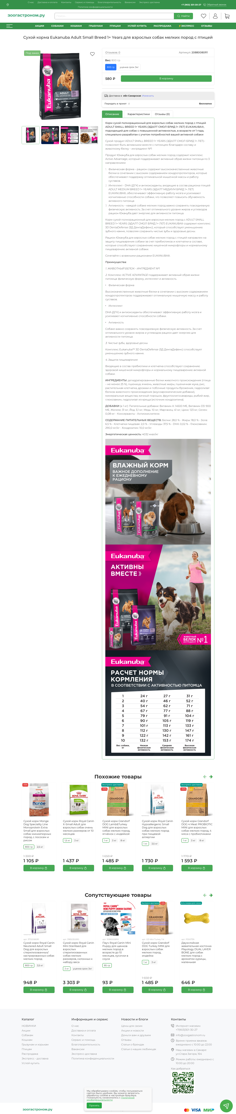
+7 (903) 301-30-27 (191, 5)
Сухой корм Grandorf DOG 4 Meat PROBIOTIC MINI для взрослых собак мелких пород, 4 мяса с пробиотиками (196, 827)
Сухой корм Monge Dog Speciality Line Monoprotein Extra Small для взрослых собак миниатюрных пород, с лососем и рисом (37, 831)
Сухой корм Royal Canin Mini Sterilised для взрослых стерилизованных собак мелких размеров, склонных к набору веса (78, 952)
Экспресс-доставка (149, 2)
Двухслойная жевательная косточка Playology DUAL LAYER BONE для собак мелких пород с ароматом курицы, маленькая (196, 952)
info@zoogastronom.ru (190, 1035)
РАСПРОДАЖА (162, 25)
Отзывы (206, 25)
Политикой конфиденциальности (111, 1098)
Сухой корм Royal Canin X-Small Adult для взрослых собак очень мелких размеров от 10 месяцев (78, 827)
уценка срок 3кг (129, 67)
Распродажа (30, 1053)
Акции (39, 25)
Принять (94, 1105)
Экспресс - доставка (35, 1058)
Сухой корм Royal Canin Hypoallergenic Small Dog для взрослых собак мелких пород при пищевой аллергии (157, 829)
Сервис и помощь (84, 2)
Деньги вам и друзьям (136, 1035)
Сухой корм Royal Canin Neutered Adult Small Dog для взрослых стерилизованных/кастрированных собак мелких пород (39, 950)
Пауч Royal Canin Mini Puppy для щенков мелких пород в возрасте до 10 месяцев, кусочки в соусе (116, 950)
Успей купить (30, 1063)
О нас (31, 2)
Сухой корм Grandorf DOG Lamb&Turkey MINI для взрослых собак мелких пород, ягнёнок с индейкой (116, 827)
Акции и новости (132, 1030)
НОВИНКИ (29, 1025)
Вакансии (130, 2)
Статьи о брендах (132, 1044)
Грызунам (96, 25)
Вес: (112, 60)
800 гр (111, 67)
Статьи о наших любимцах (138, 1049)
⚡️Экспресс (186, 25)
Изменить (148, 95)
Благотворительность (109, 2)
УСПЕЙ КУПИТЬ (137, 25)
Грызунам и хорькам (35, 1044)
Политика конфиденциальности (95, 7)
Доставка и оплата (47, 2)
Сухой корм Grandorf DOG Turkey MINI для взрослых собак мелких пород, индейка (156, 949)
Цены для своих (131, 1025)
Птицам (115, 25)
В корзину (166, 78)
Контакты (66, 2)
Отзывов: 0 (112, 52)
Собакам (57, 25)
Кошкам (76, 25)
